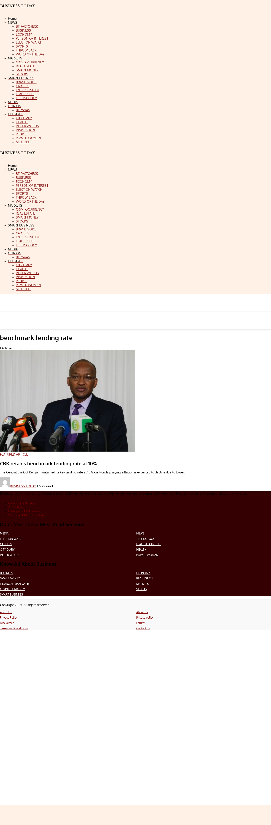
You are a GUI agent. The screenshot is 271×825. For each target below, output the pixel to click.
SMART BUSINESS (11, 594)
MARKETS (142, 583)
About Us (6, 612)
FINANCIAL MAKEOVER (14, 583)
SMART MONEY (10, 578)
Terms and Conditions (14, 628)
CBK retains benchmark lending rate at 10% (48, 463)
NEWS (140, 533)
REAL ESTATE (144, 578)
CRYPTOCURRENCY (12, 589)
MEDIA (4, 533)
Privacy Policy (8, 617)
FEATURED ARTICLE (148, 544)
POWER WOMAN (147, 555)
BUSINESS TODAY (23, 486)
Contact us (143, 628)
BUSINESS (6, 573)
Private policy (145, 617)
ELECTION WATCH (11, 538)
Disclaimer (7, 623)
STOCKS (141, 589)
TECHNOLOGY (145, 538)
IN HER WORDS (10, 555)
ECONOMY (143, 573)
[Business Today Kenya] (18, 156)
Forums (141, 623)
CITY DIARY (7, 549)
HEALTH (141, 549)
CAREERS (6, 544)
